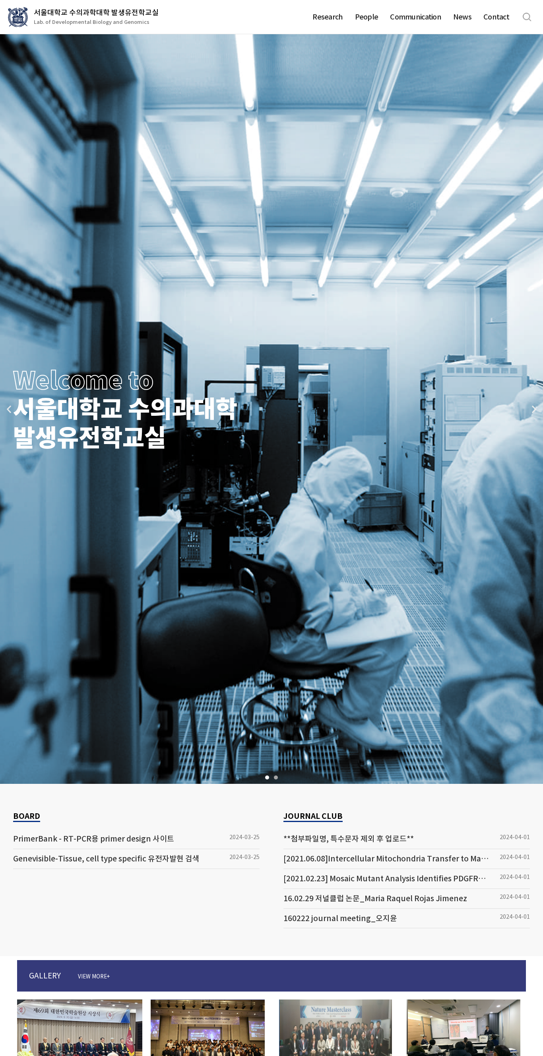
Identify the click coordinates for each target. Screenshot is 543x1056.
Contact (496, 16)
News (462, 16)
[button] (267, 777)
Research (327, 16)
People (366, 16)
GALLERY (69, 975)
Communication (415, 16)
